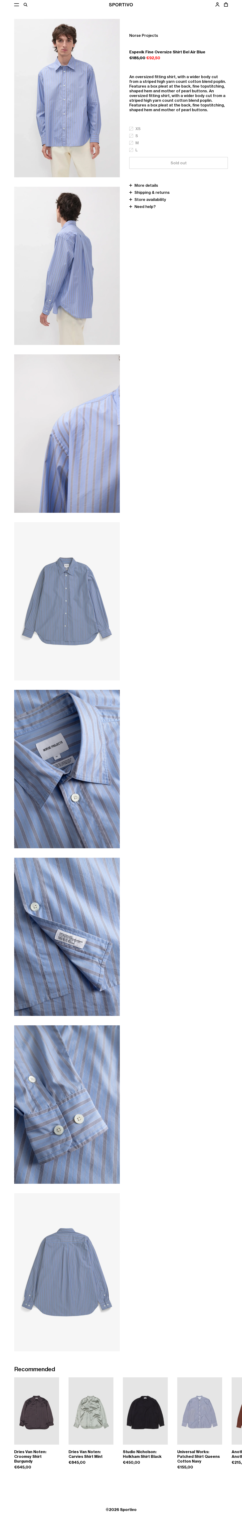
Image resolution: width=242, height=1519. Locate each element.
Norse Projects (143, 35)
